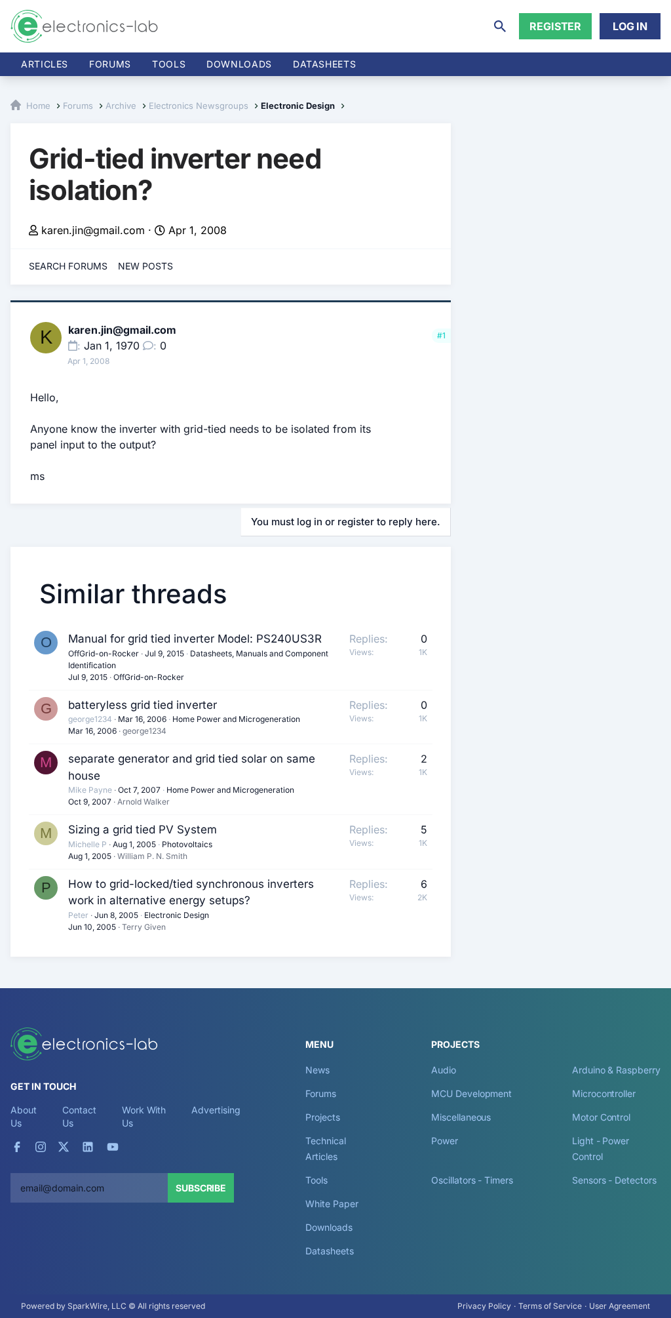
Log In (630, 26)
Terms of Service (550, 1306)
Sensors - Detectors (614, 1180)
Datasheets (324, 64)
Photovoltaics (187, 844)
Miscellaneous (461, 1117)
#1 (441, 335)
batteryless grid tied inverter (142, 704)
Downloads (328, 1227)
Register (555, 26)
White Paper (331, 1203)
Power (444, 1140)
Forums (110, 64)
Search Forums (68, 265)
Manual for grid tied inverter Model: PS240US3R (195, 638)
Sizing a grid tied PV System (142, 829)
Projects (322, 1117)
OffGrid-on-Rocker (103, 653)
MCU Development (471, 1093)
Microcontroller (604, 1093)
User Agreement (619, 1306)
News (317, 1069)
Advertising (215, 1109)
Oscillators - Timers (471, 1180)
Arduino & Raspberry (616, 1069)
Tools (168, 64)
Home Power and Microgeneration (236, 719)
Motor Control (601, 1117)
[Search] (500, 26)
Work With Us (144, 1116)
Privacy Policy (484, 1306)
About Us (23, 1116)
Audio (443, 1069)
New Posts (145, 265)
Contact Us (79, 1116)
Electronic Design (176, 915)
